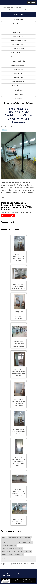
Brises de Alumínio (18, 24)
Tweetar (4, 130)
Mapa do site (6, 575)
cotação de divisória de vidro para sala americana (18, 315)
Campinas (11, 540)
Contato (26, 574)
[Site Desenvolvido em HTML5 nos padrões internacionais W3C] (5, 582)
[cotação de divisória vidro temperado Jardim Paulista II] (18, 478)
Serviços (18, 14)
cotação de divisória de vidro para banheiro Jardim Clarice (18, 403)
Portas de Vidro (18, 77)
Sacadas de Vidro (18, 98)
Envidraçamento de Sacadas (18, 40)
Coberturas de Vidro (18, 28)
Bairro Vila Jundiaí (25, 537)
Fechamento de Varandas (18, 57)
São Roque (21, 551)
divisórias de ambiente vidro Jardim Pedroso (18, 344)
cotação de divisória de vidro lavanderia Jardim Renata (18, 373)
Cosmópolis (26, 540)
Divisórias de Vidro (18, 36)
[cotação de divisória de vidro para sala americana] (18, 301)
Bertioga (4, 540)
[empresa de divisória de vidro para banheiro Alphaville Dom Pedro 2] (18, 446)
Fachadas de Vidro (18, 48)
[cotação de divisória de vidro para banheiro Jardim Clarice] (18, 388)
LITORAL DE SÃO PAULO (25, 542)
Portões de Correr (18, 90)
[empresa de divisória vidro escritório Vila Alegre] (18, 243)
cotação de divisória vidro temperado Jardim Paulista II (18, 492)
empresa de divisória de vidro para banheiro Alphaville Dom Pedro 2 (18, 461)
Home (4, 574)
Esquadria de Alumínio (18, 44)
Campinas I (19, 540)
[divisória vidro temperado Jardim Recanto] (18, 508)
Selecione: (5, 537)
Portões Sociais (18, 94)
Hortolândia (5, 542)
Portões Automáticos (18, 82)
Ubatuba (28, 551)
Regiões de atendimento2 (9, 551)
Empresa (9, 574)
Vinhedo (11, 554)
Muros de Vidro (18, 73)
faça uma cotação (8, 216)
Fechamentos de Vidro (18, 61)
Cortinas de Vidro (18, 32)
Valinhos (4, 554)
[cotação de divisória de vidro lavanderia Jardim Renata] (18, 359)
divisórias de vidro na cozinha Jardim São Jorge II (18, 431)
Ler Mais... (4, 198)
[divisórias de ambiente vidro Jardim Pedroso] (18, 331)
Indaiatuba (13, 542)
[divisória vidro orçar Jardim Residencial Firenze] (18, 273)
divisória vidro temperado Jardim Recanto (18, 521)
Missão (15, 574)
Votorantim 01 (19, 554)
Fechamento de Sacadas (18, 53)
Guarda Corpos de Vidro (18, 65)
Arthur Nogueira (13, 537)
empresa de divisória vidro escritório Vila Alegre (18, 257)
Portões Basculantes (18, 86)
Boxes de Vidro (18, 19)
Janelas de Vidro (18, 69)
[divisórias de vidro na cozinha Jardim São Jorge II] (18, 418)
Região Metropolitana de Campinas (12, 548)
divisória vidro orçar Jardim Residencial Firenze (18, 286)
